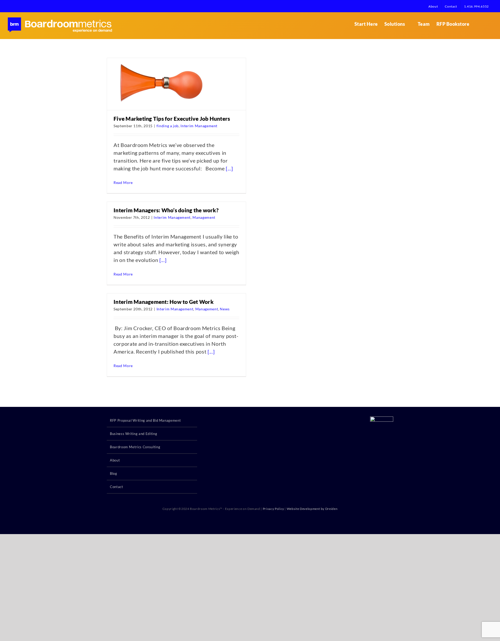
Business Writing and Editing (133, 434)
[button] (484, 24)
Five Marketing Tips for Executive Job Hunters (172, 118)
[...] (229, 168)
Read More (123, 182)
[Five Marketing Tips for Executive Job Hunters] (158, 84)
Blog (113, 473)
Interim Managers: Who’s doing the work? (166, 210)
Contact (116, 487)
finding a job (168, 126)
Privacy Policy (273, 509)
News (225, 309)
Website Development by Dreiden (312, 509)
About (115, 460)
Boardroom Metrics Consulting (135, 447)
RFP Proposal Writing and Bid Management (145, 420)
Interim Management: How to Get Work (164, 301)
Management (203, 217)
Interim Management (198, 126)
